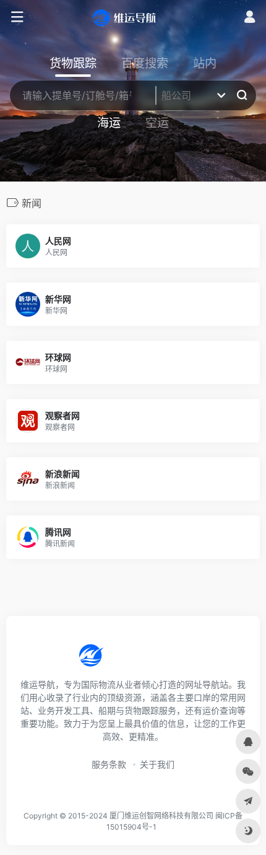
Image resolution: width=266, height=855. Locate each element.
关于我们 (157, 764)
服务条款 (109, 764)
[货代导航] (133, 17)
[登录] (249, 18)
